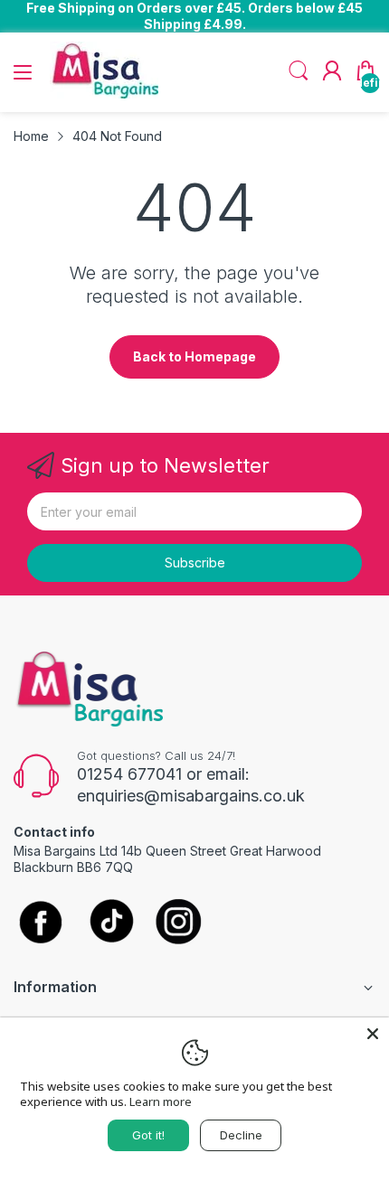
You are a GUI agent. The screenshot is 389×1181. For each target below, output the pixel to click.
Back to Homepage (194, 356)
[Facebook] (41, 923)
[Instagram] (179, 923)
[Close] (373, 1034)
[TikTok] (111, 923)
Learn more (160, 1101)
